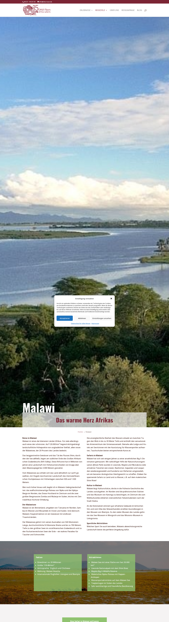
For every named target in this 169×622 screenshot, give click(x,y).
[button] (111, 298)
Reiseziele (100, 10)
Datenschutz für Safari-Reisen (80, 323)
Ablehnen (82, 318)
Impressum (95, 323)
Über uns (114, 10)
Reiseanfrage (128, 10)
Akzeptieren (65, 318)
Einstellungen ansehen (101, 318)
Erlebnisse (85, 10)
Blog (139, 10)
